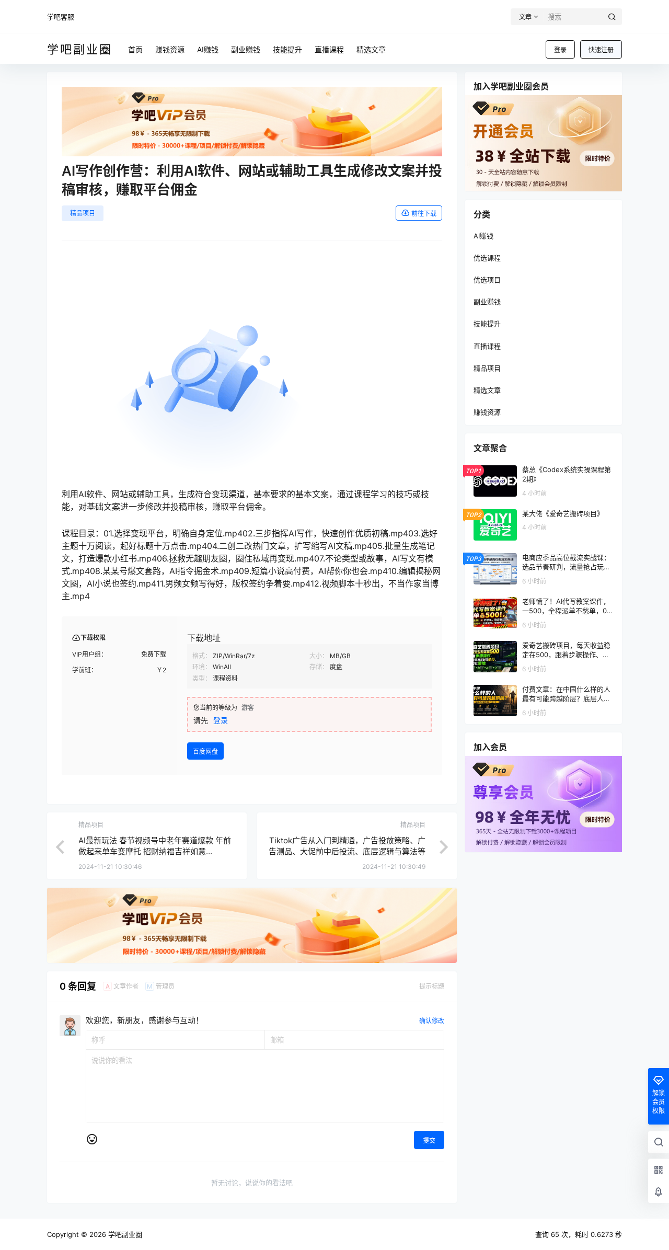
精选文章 (487, 390)
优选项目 (487, 280)
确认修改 (431, 1021)
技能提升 (487, 323)
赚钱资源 (487, 412)
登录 (560, 50)
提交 (429, 1140)
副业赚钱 (487, 301)
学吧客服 (60, 17)
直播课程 (487, 346)
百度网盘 (205, 751)
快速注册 (601, 50)
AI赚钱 (483, 236)
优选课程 (487, 258)
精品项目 (82, 213)
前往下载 (423, 213)
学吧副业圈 (124, 1234)
